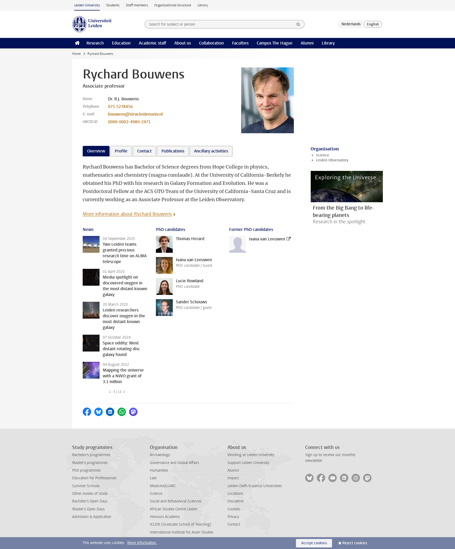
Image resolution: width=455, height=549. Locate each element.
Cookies (234, 509)
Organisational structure (172, 5)
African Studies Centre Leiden (173, 509)
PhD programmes (86, 470)
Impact (233, 478)
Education (121, 43)
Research (95, 43)
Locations (235, 493)
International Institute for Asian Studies (181, 532)
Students (113, 5)
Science (322, 155)
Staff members (137, 5)
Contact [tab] (144, 151)
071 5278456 (120, 106)
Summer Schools (86, 485)
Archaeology (160, 454)
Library (202, 5)
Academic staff (152, 43)
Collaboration (211, 43)
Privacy (233, 516)
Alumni (307, 43)
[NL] (351, 24)
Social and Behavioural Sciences (175, 501)
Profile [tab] (121, 151)
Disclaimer (236, 501)
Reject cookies (354, 543)
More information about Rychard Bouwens (127, 214)
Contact (234, 524)
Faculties (240, 43)
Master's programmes (89, 462)
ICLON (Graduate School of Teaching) (180, 524)
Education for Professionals (94, 478)
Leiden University (87, 5)
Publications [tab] (172, 151)
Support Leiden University (248, 462)
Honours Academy (165, 516)
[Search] (298, 24)
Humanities (159, 470)
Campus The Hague (275, 43)
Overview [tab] (96, 151)
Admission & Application (91, 516)
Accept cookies (314, 543)
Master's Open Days (88, 509)
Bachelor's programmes (91, 454)
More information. (142, 542)
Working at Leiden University (251, 454)
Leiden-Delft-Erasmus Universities (255, 485)
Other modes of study (90, 493)
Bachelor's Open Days (89, 501)
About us (182, 43)
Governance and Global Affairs (174, 462)
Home (76, 54)
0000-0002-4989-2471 (129, 122)
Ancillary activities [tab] (211, 151)
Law (153, 478)
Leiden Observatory (332, 160)
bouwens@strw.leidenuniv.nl (135, 114)
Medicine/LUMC (163, 485)
